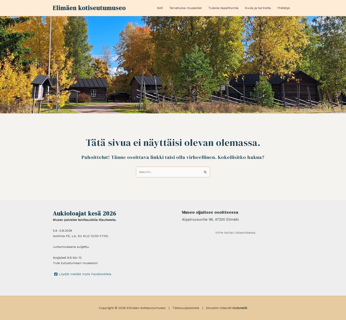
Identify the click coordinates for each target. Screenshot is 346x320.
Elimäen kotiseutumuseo (89, 8)
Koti (160, 8)
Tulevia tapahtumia (223, 8)
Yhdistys (283, 8)
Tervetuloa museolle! (185, 8)
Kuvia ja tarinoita (258, 8)
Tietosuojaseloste (185, 308)
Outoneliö (239, 308)
